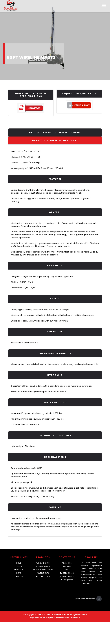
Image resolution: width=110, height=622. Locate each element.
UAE (67, 570)
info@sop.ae (67, 580)
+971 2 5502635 (67, 576)
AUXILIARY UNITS (43, 576)
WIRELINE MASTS (43, 566)
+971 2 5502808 (67, 573)
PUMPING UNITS (43, 573)
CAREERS (19, 576)
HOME (18, 563)
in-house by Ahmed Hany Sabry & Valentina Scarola (60, 618)
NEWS (18, 573)
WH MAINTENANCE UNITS (43, 570)
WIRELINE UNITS (43, 563)
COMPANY (19, 566)
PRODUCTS (18, 570)
